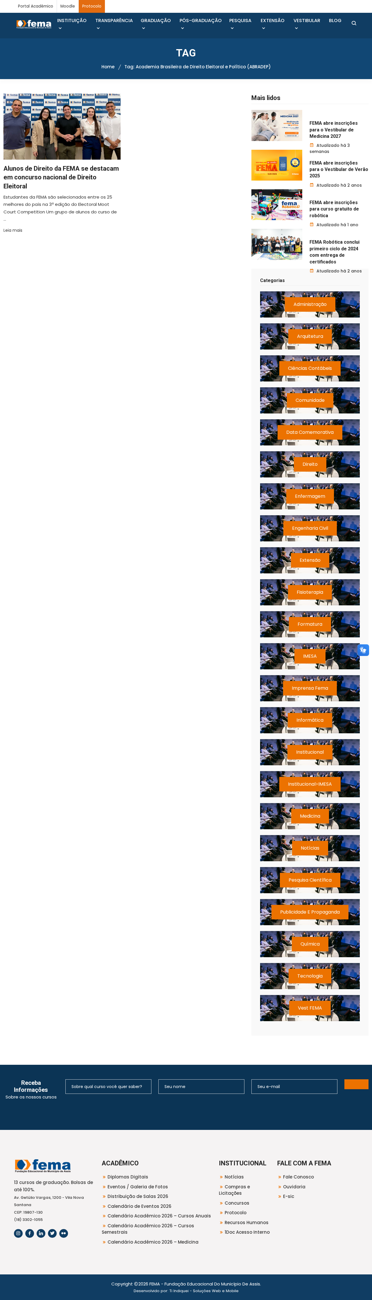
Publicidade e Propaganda (310, 912)
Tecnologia (310, 976)
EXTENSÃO (273, 20)
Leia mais (12, 230)
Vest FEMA (310, 1008)
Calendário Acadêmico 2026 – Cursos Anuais (159, 1216)
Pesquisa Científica (310, 880)
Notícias (310, 848)
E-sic (288, 1196)
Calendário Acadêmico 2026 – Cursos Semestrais (148, 1229)
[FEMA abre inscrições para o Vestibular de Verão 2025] (276, 165)
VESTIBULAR (307, 20)
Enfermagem (310, 496)
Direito (310, 464)
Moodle (67, 6)
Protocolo (91, 6)
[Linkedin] (41, 1233)
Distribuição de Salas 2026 (138, 1196)
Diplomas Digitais (128, 1177)
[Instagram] (18, 1233)
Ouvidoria (294, 1187)
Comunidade (310, 400)
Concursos (237, 1203)
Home (108, 67)
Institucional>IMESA (310, 784)
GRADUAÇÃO (156, 20)
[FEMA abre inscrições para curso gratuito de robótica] (276, 204)
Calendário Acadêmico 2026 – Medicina (153, 1242)
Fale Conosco (298, 1177)
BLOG (335, 20)
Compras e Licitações (234, 1190)
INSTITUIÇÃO (72, 20)
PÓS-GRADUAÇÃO (201, 20)
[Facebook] (29, 1233)
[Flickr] (63, 1233)
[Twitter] (52, 1233)
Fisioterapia (310, 592)
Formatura (310, 624)
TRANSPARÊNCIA (114, 20)
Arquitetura (310, 336)
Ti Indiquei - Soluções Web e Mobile (204, 1291)
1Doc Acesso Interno (247, 1232)
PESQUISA (240, 20)
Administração (310, 304)
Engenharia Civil (310, 528)
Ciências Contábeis (310, 368)
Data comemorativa (310, 432)
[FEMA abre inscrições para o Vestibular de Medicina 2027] (276, 125)
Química (310, 944)
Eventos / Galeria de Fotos (138, 1187)
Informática (309, 720)
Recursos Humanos (247, 1222)
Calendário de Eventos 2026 (139, 1206)
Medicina (310, 816)
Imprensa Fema (310, 688)
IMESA (310, 656)
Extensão (310, 560)
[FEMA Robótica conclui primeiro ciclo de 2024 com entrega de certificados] (276, 244)
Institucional (310, 752)
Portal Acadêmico (35, 6)
